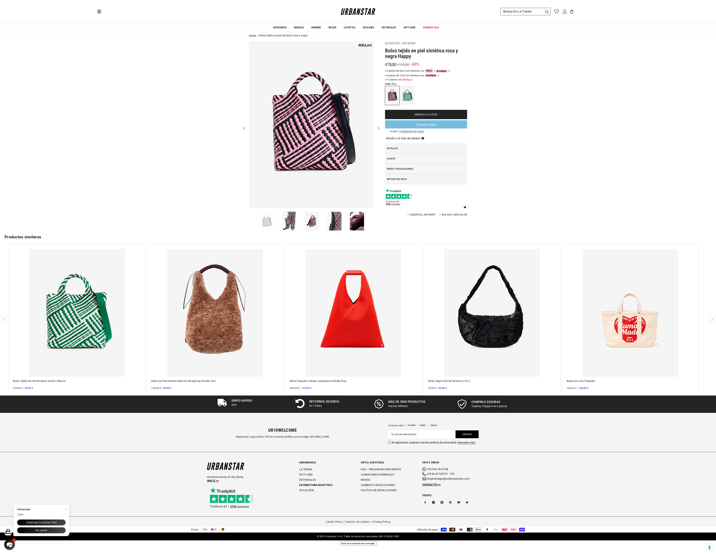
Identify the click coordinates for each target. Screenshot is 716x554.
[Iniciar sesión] (565, 11)
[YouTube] (458, 502)
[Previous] (244, 124)
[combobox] (521, 11)
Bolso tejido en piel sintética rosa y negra (283, 35)
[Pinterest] (450, 502)
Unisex (434, 425)
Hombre (412, 425)
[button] (466, 207)
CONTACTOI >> (431, 484)
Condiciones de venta (411, 131)
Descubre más (466, 442)
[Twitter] (467, 502)
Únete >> (213, 480)
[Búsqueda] (525, 11)
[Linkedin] (442, 502)
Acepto (394, 131)
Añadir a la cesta (426, 114)
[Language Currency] (99, 11)
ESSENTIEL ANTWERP (400, 43)
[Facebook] (425, 502)
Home (252, 35)
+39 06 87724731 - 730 (441, 473)
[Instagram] (433, 502)
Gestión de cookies (358, 521)
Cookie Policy (334, 521)
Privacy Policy (381, 521)
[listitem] (76, 319)
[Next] (378, 124)
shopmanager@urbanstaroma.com (448, 478)
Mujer (423, 425)
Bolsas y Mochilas (454, 214)
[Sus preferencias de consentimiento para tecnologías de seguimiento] (709, 547)
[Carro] (571, 11)
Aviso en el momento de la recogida (358, 543)
